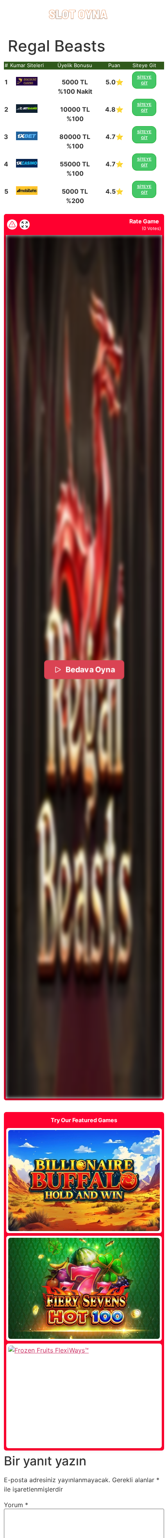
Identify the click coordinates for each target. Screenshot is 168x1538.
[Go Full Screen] (25, 224)
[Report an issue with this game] (12, 224)
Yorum (16, 1505)
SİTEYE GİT (144, 80)
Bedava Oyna (89, 669)
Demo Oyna (84, 1181)
